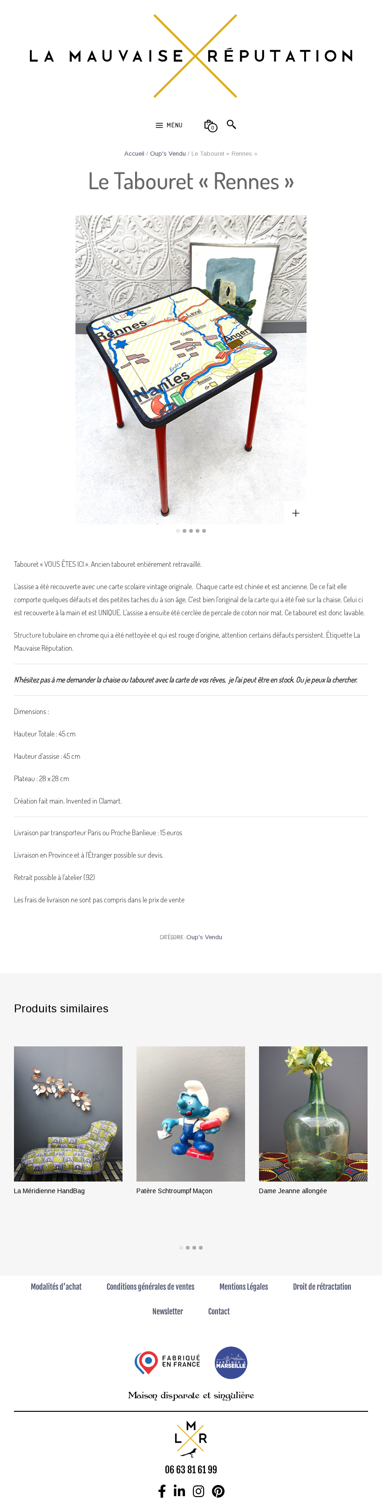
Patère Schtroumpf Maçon (174, 1191)
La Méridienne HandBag (49, 1191)
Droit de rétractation (322, 1287)
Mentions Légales (243, 1287)
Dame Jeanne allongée (293, 1191)
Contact (219, 1311)
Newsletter (167, 1311)
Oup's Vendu (168, 153)
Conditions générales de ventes (150, 1287)
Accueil (134, 153)
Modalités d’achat (56, 1287)
